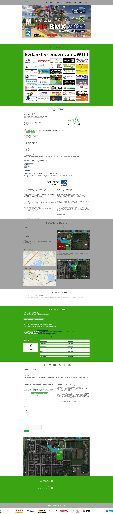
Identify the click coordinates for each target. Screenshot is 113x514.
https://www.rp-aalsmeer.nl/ (42, 330)
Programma (57, 2)
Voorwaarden (76, 401)
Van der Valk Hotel (43, 341)
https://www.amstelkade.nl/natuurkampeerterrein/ (47, 333)
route (40, 230)
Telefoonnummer (27, 406)
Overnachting (68, 2)
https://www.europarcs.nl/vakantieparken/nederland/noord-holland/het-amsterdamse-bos (57, 331)
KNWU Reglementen (29, 164)
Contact (85, 2)
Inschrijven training (30, 132)
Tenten (74, 2)
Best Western (43, 346)
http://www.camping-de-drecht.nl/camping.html (45, 336)
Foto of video (26, 422)
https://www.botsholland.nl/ (38, 332)
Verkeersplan (27, 170)
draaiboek (31, 163)
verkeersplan (25, 244)
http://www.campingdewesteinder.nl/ (44, 334)
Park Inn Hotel (43, 343)
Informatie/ (27, 163)
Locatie (62, 2)
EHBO (26, 167)
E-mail (25, 402)
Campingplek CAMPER (39, 319)
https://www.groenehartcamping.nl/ (42, 328)
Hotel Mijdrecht (43, 348)
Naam (25, 397)
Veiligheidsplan (28, 168)
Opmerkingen (26, 410)
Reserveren (80, 2)
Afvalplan (27, 166)
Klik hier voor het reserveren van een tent (40, 393)
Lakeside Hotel (43, 356)
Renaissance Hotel (43, 353)
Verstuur (26, 431)
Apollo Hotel (42, 351)
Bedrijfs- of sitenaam (28, 417)
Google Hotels (70, 341)
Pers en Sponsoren (49, 2)
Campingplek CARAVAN (28, 319)
